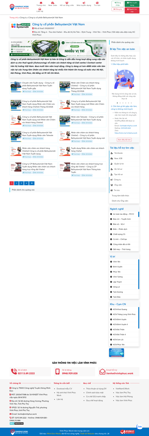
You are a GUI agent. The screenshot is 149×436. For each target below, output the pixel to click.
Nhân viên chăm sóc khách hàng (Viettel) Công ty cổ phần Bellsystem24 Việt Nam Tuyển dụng (38, 151)
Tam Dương (118, 292)
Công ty (117, 180)
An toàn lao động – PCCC (123, 214)
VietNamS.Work (122, 389)
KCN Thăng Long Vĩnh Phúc (124, 314)
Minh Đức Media (54, 434)
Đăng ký (118, 9)
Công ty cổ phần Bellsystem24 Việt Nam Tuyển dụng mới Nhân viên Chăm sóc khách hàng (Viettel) (38, 120)
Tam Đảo (116, 297)
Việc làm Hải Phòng (124, 397)
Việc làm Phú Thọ (123, 393)
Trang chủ (41, 5)
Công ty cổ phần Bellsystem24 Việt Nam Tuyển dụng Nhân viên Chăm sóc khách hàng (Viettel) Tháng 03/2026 (38, 104)
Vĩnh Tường (118, 277)
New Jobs (52, 5)
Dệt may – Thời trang (121, 249)
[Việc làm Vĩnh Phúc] (19, 7)
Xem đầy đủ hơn (124, 140)
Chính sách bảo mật (94, 393)
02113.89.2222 (126, 128)
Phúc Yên (116, 272)
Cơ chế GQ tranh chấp (96, 397)
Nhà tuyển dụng (84, 5)
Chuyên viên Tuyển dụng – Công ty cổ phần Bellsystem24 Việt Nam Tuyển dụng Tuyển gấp (38, 85)
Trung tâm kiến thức (120, 196)
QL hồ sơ (118, 169)
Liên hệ (40, 11)
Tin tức (97, 5)
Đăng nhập (118, 4)
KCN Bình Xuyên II (120, 324)
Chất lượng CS (119, 234)
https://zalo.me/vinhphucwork (126, 133)
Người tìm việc (133, 10)
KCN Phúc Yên (119, 345)
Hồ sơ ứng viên (67, 5)
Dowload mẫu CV (64, 389)
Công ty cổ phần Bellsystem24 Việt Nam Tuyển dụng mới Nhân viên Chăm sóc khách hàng (87, 104)
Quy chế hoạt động (94, 400)
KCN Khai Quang (120, 309)
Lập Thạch (117, 282)
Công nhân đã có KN (121, 244)
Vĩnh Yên (116, 262)
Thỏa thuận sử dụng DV (96, 389)
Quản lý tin (119, 164)
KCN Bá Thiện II (119, 334)
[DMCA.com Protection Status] (17, 423)
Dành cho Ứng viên (120, 201)
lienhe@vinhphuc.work (128, 126)
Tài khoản (118, 153)
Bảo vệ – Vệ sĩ (118, 224)
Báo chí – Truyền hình (122, 219)
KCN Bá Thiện (118, 330)
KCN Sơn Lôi (118, 340)
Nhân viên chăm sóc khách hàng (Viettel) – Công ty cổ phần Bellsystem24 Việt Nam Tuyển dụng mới (88, 135)
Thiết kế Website (87, 434)
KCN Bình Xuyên (119, 319)
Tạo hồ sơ (118, 174)
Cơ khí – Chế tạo (120, 239)
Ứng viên (118, 185)
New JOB (118, 158)
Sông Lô (116, 287)
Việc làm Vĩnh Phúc (124, 400)
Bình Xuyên (117, 267)
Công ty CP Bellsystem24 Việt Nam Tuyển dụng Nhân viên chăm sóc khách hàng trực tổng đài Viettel (38, 167)
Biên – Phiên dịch (120, 229)
